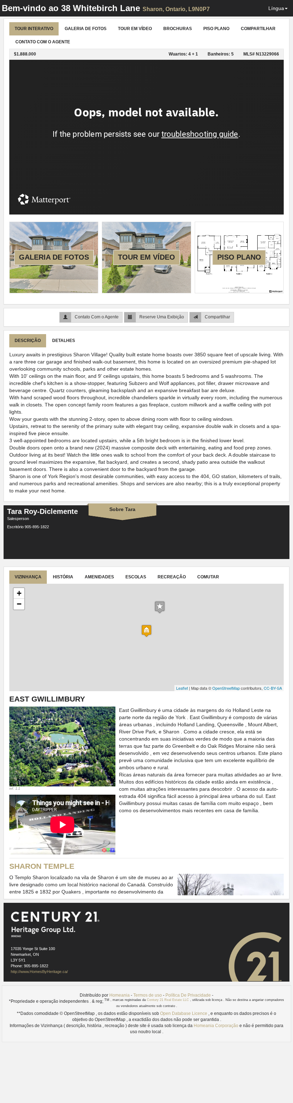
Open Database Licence (184, 1013)
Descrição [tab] (28, 340)
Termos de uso (147, 995)
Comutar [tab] (208, 576)
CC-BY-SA (273, 688)
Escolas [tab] (135, 576)
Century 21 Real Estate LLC (168, 1000)
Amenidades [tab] (99, 576)
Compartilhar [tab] (258, 28)
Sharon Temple (41, 866)
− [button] (19, 603)
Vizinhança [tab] (28, 576)
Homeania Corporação (216, 1025)
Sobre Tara (122, 509)
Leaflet (182, 688)
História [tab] (63, 576)
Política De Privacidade (188, 995)
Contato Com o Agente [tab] (42, 41)
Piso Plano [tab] (216, 28)
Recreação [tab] (172, 576)
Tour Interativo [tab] (34, 28)
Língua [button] (276, 8)
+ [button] (19, 593)
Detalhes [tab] (63, 340)
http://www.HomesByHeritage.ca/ (39, 971)
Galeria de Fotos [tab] (85, 28)
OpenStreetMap (226, 688)
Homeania (119, 995)
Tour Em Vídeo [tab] (135, 28)
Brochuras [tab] (177, 28)
